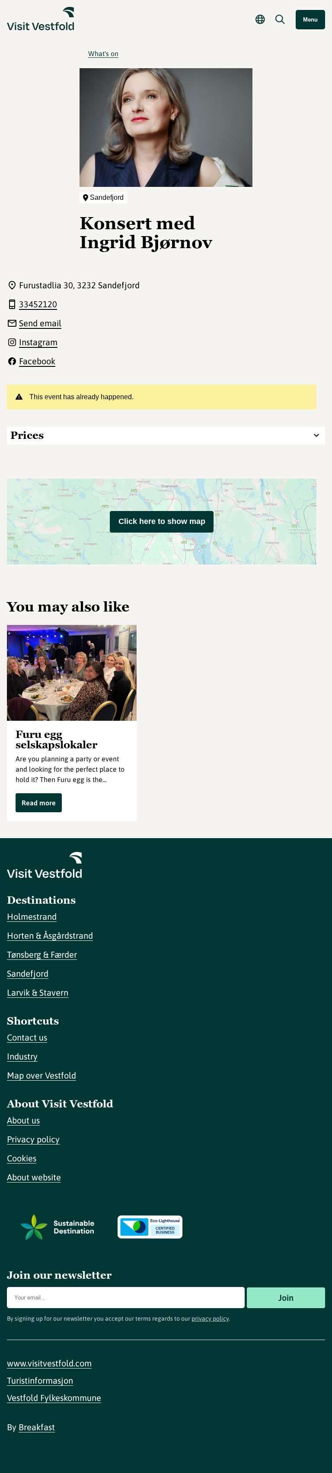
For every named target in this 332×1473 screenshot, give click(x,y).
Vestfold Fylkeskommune (54, 1398)
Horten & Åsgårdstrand (50, 935)
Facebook (37, 361)
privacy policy (210, 1318)
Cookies (21, 1158)
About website (34, 1177)
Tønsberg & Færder (42, 954)
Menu (310, 19)
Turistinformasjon (40, 1380)
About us (23, 1120)
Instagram (38, 342)
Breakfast (37, 1427)
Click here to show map (161, 521)
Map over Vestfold (41, 1075)
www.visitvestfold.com (49, 1363)
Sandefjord (27, 973)
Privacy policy (33, 1139)
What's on (103, 53)
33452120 (38, 304)
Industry (22, 1056)
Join (286, 1298)
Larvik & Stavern (37, 992)
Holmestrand (32, 916)
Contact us (27, 1037)
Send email (40, 323)
